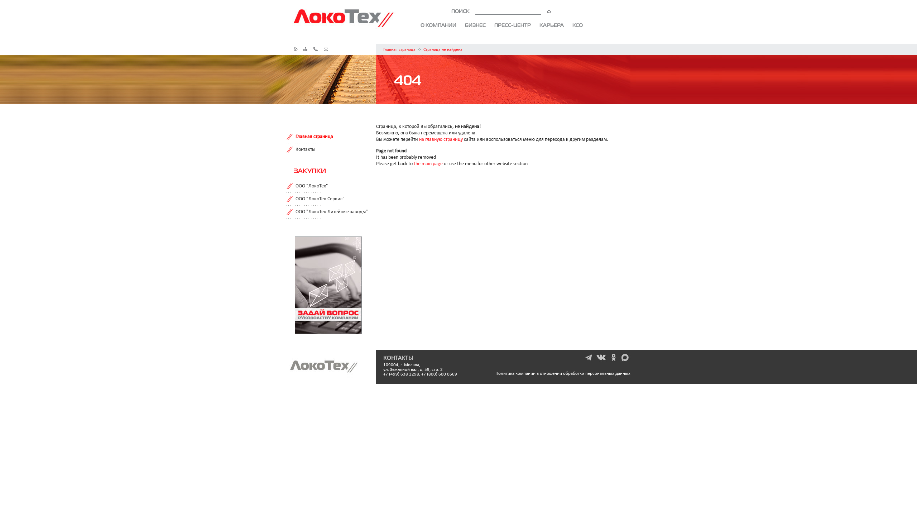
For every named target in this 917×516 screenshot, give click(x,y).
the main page (428, 164)
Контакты (305, 149)
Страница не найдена (442, 50)
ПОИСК (461, 11)
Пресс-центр (512, 25)
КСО (577, 25)
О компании (438, 25)
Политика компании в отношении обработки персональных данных (562, 373)
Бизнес (475, 25)
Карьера (551, 25)
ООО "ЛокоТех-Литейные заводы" (332, 212)
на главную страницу (441, 139)
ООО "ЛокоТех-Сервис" (320, 199)
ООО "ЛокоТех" (312, 186)
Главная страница (399, 50)
